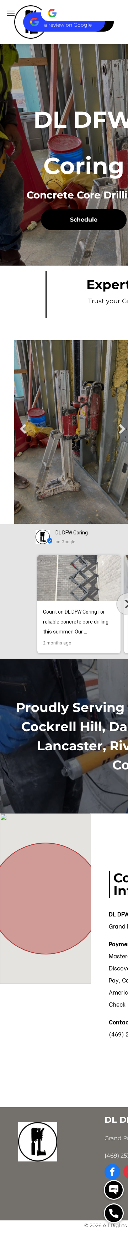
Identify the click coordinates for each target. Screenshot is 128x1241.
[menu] (11, 13)
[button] (35, 604)
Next (121, 429)
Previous (23, 429)
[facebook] (112, 1172)
